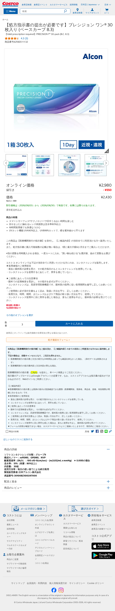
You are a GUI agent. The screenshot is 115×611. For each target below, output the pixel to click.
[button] (67, 11)
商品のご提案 (13, 559)
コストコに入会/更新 (44, 520)
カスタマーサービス (72, 523)
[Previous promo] (6, 163)
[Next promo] (106, 163)
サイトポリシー (77, 583)
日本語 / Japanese (89, 4)
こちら (34, 372)
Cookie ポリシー (95, 583)
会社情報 (11, 520)
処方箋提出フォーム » (59, 339)
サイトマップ (18, 583)
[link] (92, 431)
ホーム (5, 19)
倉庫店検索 (96, 520)
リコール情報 (69, 532)
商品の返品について (72, 536)
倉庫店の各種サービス (101, 529)
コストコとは (14, 515)
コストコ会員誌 (42, 563)
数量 (6, 324)
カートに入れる (74, 323)
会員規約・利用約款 (37, 583)
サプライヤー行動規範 (16, 563)
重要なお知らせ (70, 528)
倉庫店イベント (98, 524)
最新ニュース (13, 524)
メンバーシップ (43, 515)
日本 (106, 4)
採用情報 (11, 529)
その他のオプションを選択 (19, 315)
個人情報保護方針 (58, 583)
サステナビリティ (14, 541)
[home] (10, 4)
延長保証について (71, 548)
